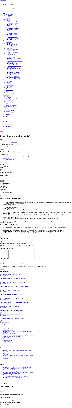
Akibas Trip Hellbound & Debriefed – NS (12, 294)
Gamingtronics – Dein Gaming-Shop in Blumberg (14, 371)
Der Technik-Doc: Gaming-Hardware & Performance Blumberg (17, 331)
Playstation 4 (8, 32)
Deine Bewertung (4, 248)
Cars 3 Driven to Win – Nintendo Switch (11, 310)
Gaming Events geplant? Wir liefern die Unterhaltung (14, 368)
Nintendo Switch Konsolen (14, 77)
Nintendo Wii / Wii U (10, 67)
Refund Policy (6, 337)
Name (2, 261)
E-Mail (2, 263)
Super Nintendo (9, 43)
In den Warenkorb (4, 154)
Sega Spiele (8, 16)
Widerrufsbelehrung (7, 340)
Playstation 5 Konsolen (13, 38)
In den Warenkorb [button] (4, 275)
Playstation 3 (8, 30)
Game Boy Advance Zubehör (15, 61)
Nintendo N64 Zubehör (13, 52)
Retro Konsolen (9, 14)
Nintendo (5, 40)
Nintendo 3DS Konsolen (13, 72)
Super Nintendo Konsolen (14, 45)
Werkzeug (8, 114)
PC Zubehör (8, 103)
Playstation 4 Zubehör (13, 34)
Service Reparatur (10, 112)
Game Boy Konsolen (13, 56)
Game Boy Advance (10, 57)
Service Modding (9, 111)
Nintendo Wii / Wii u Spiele (14, 68)
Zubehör (5, 101)
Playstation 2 (8, 25)
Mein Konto (5, 354)
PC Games (8, 18)
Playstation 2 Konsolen (13, 28)
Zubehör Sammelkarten (11, 93)
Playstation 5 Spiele (12, 37)
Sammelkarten (6, 88)
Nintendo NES (9, 42)
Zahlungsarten (6, 341)
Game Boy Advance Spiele (14, 58)
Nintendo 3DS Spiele (13, 71)
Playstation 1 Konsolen (13, 23)
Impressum (5, 332)
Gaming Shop (6, 351)
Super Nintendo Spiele (13, 44)
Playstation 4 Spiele (12, 33)
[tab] (37, 158)
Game (33, 156)
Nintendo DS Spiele (12, 63)
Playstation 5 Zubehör (13, 39)
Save (2, 131)
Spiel (41, 156)
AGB (4, 327)
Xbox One (8, 83)
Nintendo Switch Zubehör (14, 78)
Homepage (5, 116)
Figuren (7, 96)
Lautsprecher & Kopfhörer (11, 105)
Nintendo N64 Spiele (13, 49)
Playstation (5, 19)
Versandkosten (14, 142)
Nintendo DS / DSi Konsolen (15, 64)
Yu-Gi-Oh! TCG (9, 91)
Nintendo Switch (9, 74)
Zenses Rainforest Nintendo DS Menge (9, 151)
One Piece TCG (9, 92)
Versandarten (6, 338)
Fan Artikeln (8, 97)
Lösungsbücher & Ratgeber (12, 98)
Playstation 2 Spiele (12, 26)
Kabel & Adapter (9, 102)
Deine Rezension (4, 258)
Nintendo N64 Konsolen (13, 50)
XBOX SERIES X (10, 85)
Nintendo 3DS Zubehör (13, 73)
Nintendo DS (49, 156)
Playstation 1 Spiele (12, 21)
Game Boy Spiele (12, 54)
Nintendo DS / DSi (10, 62)
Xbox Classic (9, 81)
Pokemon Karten (9, 90)
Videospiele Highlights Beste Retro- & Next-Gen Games (15, 376)
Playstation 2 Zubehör (13, 29)
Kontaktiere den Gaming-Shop (9, 333)
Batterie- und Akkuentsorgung (9, 328)
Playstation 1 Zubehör (13, 24)
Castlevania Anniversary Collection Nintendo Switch (15, 286)
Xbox (4, 80)
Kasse (4, 353)
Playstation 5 (8, 35)
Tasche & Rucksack (10, 106)
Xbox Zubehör (9, 87)
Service (4, 107)
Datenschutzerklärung (8, 330)
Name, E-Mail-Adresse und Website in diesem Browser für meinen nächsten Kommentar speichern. (24, 266)
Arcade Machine (9, 15)
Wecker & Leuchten (10, 100)
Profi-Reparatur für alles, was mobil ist (11, 336)
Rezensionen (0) (6, 162)
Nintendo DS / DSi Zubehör (14, 66)
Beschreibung (6, 158)
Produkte (5, 118)
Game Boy (8, 53)
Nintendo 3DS (9, 69)
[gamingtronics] (3, 0)
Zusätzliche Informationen (8, 159)
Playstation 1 (8, 20)
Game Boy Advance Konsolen (15, 59)
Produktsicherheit (7, 160)
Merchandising (6, 95)
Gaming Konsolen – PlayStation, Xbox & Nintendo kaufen (16, 369)
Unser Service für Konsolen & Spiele (11, 374)
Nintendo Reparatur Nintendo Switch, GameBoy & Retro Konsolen (18, 335)
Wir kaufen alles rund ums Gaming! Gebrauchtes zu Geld (15, 377)
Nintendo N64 (9, 48)
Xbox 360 (8, 82)
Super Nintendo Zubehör (14, 47)
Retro (4, 13)
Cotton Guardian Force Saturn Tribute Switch (13, 278)
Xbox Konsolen (9, 86)
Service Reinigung (10, 110)
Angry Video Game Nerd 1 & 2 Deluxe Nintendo (14, 302)
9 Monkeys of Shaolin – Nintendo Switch (12, 318)
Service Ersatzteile (10, 109)
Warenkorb (5, 358)
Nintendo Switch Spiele (13, 76)
